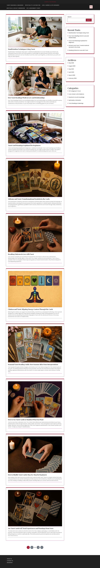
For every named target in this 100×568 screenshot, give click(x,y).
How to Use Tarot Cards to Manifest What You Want (25, 420)
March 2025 (72, 75)
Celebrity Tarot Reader (50, 1)
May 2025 (71, 69)
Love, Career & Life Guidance (50, 5)
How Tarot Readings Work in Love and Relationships (26, 98)
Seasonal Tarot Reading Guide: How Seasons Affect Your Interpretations (33, 364)
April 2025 (71, 72)
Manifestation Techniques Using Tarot (21, 49)
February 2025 (73, 78)
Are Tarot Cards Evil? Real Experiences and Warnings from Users (30, 528)
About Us (9, 559)
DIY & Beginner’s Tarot (33, 8)
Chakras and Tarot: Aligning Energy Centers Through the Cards (30, 309)
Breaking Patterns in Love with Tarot (21, 254)
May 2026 (71, 63)
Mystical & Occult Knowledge (16, 8)
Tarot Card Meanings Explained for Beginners (24, 145)
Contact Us (10, 560)
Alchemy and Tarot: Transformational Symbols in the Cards (29, 199)
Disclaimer (10, 562)
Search (69, 17)
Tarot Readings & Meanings (15, 5)
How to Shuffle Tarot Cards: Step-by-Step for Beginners (27, 475)
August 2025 (72, 66)
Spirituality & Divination (32, 5)
